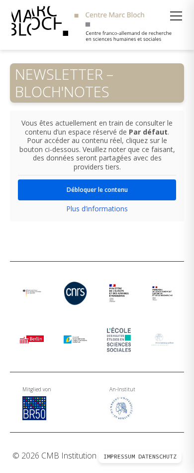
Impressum (119, 456)
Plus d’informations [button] (97, 208)
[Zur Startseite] (97, 25)
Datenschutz (157, 456)
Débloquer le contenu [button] (97, 189)
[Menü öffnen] (176, 16)
